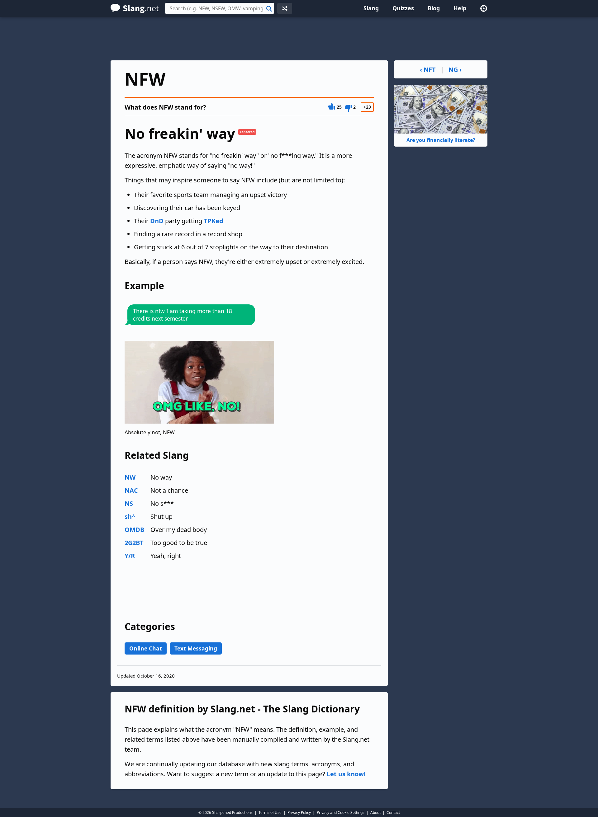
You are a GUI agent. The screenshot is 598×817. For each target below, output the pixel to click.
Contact (393, 812)
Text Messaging (195, 648)
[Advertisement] (299, 38)
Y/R (130, 556)
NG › (455, 69)
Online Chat (145, 648)
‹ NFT (428, 69)
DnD (157, 221)
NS (129, 503)
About (375, 812)
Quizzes (403, 8)
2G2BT (134, 542)
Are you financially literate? (440, 140)
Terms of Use (270, 812)
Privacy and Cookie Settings (340, 812)
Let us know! (346, 774)
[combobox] (219, 8)
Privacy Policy (299, 812)
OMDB (134, 529)
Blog (434, 8)
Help (459, 8)
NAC (131, 490)
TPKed (213, 221)
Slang (371, 8)
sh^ (130, 516)
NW (130, 477)
